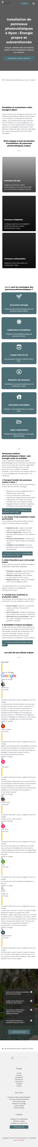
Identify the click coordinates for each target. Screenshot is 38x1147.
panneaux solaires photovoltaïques (15, 566)
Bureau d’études (19, 1108)
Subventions (19, 1082)
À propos (19, 1075)
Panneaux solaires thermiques (19, 1099)
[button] (24, 3)
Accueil (19, 1073)
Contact (19, 1086)
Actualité (19, 1084)
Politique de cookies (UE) (19, 1123)
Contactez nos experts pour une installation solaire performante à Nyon (17, 554)
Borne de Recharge (19, 1101)
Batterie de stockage (19, 1103)
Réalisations (19, 1079)
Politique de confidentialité (19, 1119)
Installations (19, 1077)
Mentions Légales (19, 1121)
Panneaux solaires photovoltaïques (19, 1097)
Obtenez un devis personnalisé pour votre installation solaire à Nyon (16, 511)
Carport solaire (19, 1106)
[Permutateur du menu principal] (33, 3)
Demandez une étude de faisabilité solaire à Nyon (17, 643)
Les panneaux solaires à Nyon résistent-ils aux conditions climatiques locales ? (15, 1011)
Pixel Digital (20, 1140)
